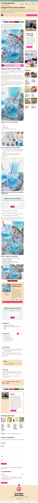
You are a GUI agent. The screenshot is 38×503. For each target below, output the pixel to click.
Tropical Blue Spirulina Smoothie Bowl (21, 426)
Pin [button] (9, 301)
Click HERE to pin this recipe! (12, 280)
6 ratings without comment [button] (15, 433)
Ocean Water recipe (8, 215)
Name (2, 456)
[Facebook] (20, 499)
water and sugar (20, 149)
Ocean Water (12, 70)
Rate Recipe (35, 15)
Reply (22, 474)
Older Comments (4, 482)
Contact (36, 2)
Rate (14, 301)
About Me (33, 2)
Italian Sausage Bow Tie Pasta (34, 107)
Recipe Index (4, 5)
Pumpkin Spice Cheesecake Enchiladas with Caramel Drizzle (27, 82)
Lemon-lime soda (7, 26)
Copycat (7, 76)
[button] (5, 293)
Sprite (13, 154)
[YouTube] (18, 499)
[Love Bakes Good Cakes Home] (8, 3)
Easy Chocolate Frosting (6, 263)
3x (21, 333)
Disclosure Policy (2, 20)
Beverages (7, 5)
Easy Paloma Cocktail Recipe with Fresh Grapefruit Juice (3, 427)
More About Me (13, 410)
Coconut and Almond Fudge (7, 260)
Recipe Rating (3, 442)
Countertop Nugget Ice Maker (9, 325)
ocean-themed (4, 84)
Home (1, 5)
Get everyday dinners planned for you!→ (19, 0)
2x (19, 333)
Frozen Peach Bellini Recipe (8, 426)
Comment (3, 446)
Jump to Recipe (29, 15)
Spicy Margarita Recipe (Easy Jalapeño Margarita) (16, 426)
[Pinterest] (21, 499)
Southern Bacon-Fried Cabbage (27, 95)
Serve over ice (4, 155)
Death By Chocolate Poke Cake (33, 80)
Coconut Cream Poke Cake (6, 259)
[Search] (36, 4)
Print (20, 301)
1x (17, 333)
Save (4, 301)
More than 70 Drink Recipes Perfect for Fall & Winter (11, 258)
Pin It (22, 65)
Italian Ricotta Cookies (32, 95)
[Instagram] (16, 499)
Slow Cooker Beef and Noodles (27, 107)
